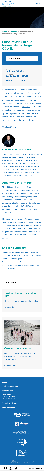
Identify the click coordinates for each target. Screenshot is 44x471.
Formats (9, 69)
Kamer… (26, 107)
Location (9, 79)
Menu (38, 3)
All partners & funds (10, 403)
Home (4, 32)
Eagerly (39, 468)
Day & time (10, 74)
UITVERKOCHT (14, 58)
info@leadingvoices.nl (10, 386)
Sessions (13, 32)
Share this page (11, 282)
